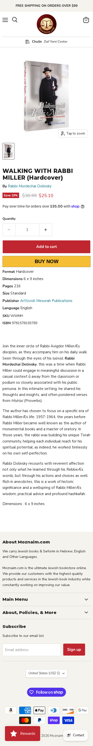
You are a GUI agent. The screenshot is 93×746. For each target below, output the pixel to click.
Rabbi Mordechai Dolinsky (30, 186)
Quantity (9, 219)
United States (44, 673)
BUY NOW (47, 261)
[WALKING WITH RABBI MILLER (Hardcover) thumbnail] (8, 151)
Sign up (74, 649)
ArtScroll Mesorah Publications (46, 300)
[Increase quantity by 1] (45, 229)
